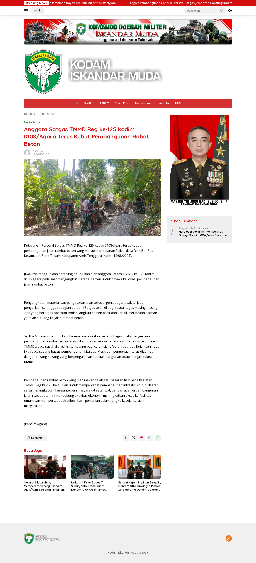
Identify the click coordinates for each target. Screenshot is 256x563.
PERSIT (104, 103)
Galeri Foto (122, 103)
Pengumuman (144, 103)
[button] (222, 10)
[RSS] (229, 538)
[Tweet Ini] (134, 438)
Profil (87, 103)
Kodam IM (37, 151)
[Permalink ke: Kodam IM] (27, 152)
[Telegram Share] (150, 438)
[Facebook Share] (126, 438)
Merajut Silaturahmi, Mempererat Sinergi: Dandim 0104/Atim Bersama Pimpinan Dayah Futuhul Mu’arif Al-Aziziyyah (44, 486)
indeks (38, 10)
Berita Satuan (32, 122)
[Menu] (26, 10)
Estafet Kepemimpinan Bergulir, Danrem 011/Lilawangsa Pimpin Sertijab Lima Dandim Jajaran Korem (139, 486)
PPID (178, 103)
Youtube (164, 103)
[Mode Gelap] (230, 10)
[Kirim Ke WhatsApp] (158, 438)
